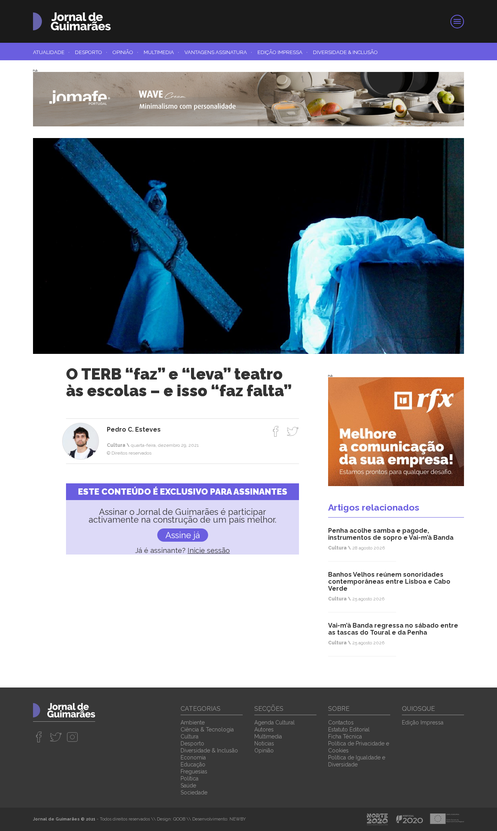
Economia (193, 757)
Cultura (189, 736)
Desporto (91, 52)
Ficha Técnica (345, 736)
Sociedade (194, 792)
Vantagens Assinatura (218, 52)
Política (189, 778)
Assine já (182, 535)
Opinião (125, 52)
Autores (264, 729)
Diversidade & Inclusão (345, 52)
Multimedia (161, 52)
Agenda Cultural (274, 722)
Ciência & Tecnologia (207, 729)
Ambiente (193, 722)
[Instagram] (72, 736)
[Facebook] (276, 431)
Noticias (264, 743)
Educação (193, 764)
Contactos (341, 722)
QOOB (179, 819)
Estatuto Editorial (349, 729)
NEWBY (237, 819)
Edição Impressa (282, 52)
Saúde (188, 785)
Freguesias (194, 771)
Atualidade (51, 52)
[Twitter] (293, 431)
